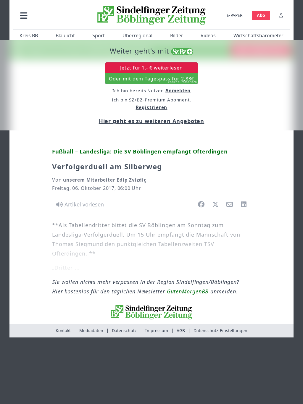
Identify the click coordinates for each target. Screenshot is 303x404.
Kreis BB (29, 35)
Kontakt (63, 330)
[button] (53, 15)
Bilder (176, 35)
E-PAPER (235, 15)
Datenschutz (124, 330)
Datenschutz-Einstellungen (220, 330)
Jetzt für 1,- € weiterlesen (151, 67)
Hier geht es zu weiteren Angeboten (151, 121)
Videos (208, 35)
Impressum (156, 330)
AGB (181, 330)
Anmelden (178, 90)
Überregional (137, 35)
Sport (98, 35)
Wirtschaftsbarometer (258, 35)
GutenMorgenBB (188, 291)
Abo (261, 15)
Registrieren (151, 107)
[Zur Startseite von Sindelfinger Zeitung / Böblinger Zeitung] (151, 15)
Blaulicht (65, 35)
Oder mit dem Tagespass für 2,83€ (153, 79)
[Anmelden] (281, 15)
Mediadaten (91, 330)
